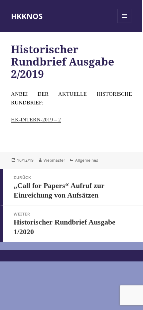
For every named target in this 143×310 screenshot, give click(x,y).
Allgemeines (86, 160)
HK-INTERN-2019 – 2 (36, 119)
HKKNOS (27, 16)
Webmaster (54, 160)
